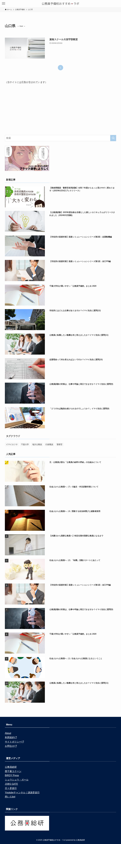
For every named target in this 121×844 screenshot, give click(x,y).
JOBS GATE (11, 784)
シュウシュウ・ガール (16, 779)
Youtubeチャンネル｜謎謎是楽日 (22, 792)
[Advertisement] (60, 109)
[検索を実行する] (113, 138)
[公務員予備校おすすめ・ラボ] (60, 3)
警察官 (59, 444)
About (8, 733)
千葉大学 (25, 444)
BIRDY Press (12, 775)
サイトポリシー (13, 741)
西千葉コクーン (13, 771)
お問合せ (9, 746)
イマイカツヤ (12, 444)
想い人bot (10, 796)
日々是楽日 (11, 788)
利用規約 (9, 737)
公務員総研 (11, 767)
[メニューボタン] (3, 3)
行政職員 (49, 444)
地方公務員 (37, 444)
